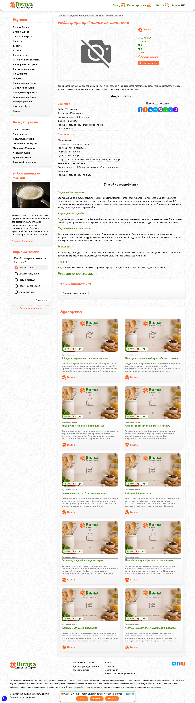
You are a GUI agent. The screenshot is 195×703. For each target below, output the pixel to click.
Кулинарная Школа (23, 157)
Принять (82, 699)
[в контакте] (150, 109)
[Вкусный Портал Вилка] (21, 5)
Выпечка (17, 50)
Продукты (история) (23, 139)
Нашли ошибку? (150, 56)
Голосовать (41, 300)
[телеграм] (155, 109)
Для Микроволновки (24, 69)
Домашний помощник (24, 162)
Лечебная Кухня (21, 153)
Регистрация (136, 5)
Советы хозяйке (21, 130)
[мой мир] (170, 109)
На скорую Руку (21, 106)
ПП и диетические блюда (26, 60)
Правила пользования (84, 663)
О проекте (109, 666)
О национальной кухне (25, 143)
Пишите (108, 663)
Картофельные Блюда (25, 97)
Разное (17, 111)
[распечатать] (175, 109)
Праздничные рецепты (25, 92)
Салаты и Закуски (22, 36)
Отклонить (96, 699)
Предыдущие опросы (31, 308)
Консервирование (22, 102)
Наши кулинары (81, 670)
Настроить (112, 699)
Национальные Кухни (24, 83)
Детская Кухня (20, 55)
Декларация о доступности (86, 666)
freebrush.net (31, 697)
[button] (4, 699)
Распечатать (147, 52)
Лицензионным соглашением (88, 680)
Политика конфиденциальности (119, 674)
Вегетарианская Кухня (25, 64)
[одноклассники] (145, 109)
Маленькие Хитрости (24, 148)
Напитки (17, 41)
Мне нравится (150, 63)
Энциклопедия (21, 134)
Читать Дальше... (22, 241)
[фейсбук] (140, 109)
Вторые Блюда (21, 32)
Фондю (17, 78)
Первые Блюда (21, 27)
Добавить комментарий (74, 293)
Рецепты (73, 16)
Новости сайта (111, 670)
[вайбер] (160, 109)
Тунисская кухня (114, 16)
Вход (116, 5)
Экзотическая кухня (23, 88)
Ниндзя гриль (20, 74)
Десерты (17, 46)
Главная (62, 16)
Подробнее (128, 694)
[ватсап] (165, 109)
